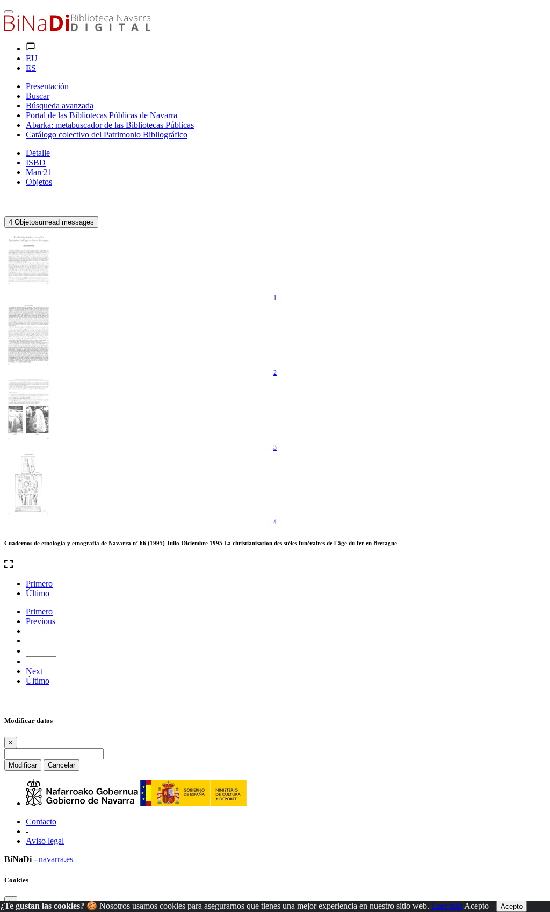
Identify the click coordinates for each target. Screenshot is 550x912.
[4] (28, 484)
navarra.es (56, 859)
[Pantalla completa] (275, 565)
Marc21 (39, 172)
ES (31, 68)
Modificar (23, 765)
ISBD (36, 162)
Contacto (41, 821)
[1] (28, 260)
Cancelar (61, 765)
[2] (28, 334)
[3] (28, 409)
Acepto (476, 905)
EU (32, 58)
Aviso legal (45, 840)
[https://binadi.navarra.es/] (77, 28)
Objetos (39, 181)
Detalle (38, 152)
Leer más (446, 905)
